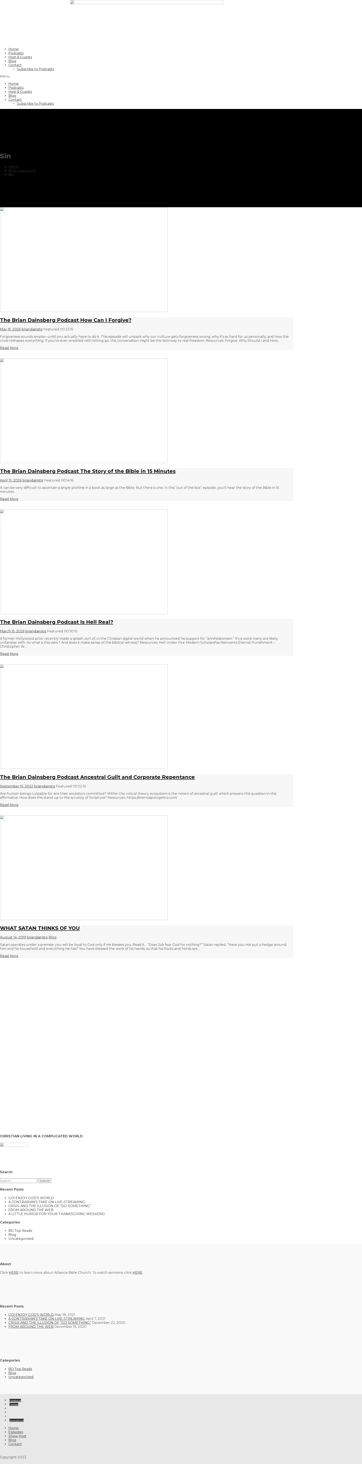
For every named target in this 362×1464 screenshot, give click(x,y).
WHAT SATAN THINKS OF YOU (40, 928)
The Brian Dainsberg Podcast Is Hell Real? (56, 622)
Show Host (17, 1436)
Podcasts (15, 53)
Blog (12, 61)
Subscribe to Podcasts (35, 69)
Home (13, 49)
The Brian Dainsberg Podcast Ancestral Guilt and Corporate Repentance (97, 777)
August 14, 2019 (13, 937)
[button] (146, 76)
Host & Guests (20, 57)
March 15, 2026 (12, 631)
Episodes (15, 1432)
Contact (15, 65)
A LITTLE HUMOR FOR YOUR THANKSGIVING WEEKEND (56, 1214)
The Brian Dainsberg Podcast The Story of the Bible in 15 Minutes (88, 471)
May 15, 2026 (10, 329)
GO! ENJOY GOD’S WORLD (31, 1198)
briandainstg (32, 329)
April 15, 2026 (11, 480)
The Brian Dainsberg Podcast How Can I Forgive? (65, 320)
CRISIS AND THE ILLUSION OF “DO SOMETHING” (49, 1206)
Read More (9, 348)
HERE (14, 1273)
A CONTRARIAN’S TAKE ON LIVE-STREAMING (46, 1202)
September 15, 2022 (16, 786)
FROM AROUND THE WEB (30, 1210)
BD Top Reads (20, 1231)
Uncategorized (21, 1239)
